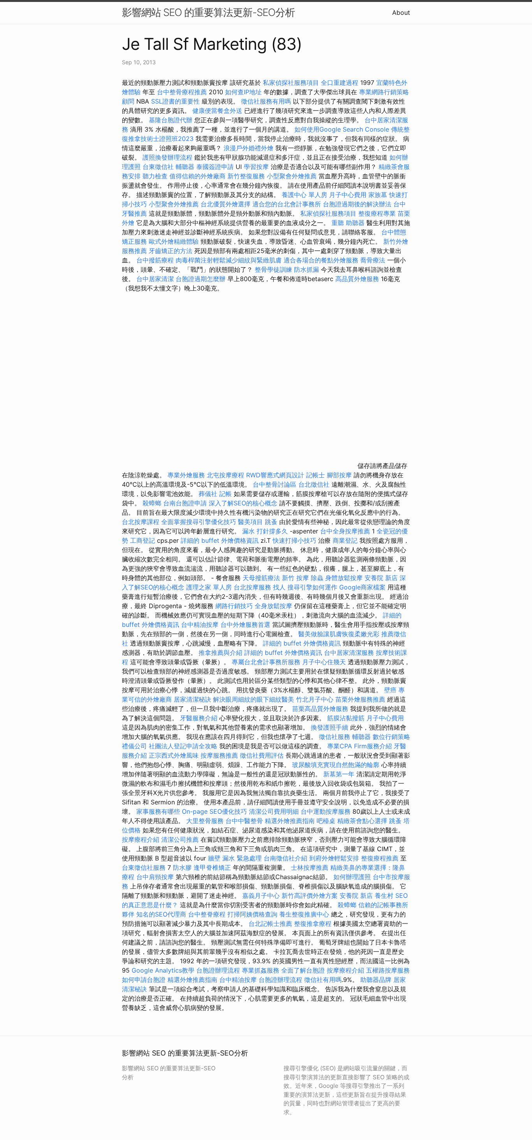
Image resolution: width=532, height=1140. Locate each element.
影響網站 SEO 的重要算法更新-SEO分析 (208, 12)
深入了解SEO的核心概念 (243, 503)
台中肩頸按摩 (155, 877)
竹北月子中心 (314, 699)
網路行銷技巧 (234, 606)
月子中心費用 (347, 195)
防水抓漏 (306, 269)
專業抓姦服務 (260, 970)
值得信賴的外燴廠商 (197, 176)
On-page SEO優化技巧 (214, 811)
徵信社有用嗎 (323, 979)
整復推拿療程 (312, 923)
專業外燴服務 (186, 475)
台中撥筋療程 (156, 260)
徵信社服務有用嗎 (266, 101)
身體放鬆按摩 (345, 578)
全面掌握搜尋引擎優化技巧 (198, 522)
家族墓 (377, 195)
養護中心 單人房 (304, 195)
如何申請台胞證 (144, 979)
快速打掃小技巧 (294, 540)
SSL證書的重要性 (175, 101)
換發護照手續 (329, 727)
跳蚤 (271, 522)
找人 (279, 587)
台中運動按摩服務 (326, 811)
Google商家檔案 (362, 587)
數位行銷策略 (391, 737)
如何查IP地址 (243, 92)
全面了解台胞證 (303, 970)
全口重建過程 (339, 82)
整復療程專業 (377, 213)
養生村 (384, 895)
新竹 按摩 (295, 578)
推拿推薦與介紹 (220, 652)
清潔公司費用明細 (274, 811)
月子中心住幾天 (324, 662)
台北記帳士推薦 (270, 923)
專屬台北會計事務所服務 (266, 662)
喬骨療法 (372, 260)
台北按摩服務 (252, 587)
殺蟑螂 (152, 503)
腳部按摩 (340, 475)
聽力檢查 (155, 176)
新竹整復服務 (246, 176)
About (401, 12)
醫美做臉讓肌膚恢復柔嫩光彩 (338, 634)
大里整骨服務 (205, 821)
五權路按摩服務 (388, 970)
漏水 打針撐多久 (265, 531)
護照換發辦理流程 (167, 157)
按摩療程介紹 (141, 839)
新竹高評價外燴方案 (310, 895)
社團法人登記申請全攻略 (183, 746)
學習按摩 (256, 167)
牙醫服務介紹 (198, 718)
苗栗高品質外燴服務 (321, 708)
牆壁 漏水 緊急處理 (235, 858)
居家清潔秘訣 (192, 699)
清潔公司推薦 (180, 839)
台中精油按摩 (200, 624)
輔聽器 (185, 167)
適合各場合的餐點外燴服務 (321, 260)
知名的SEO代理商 (161, 914)
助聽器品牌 (375, 979)
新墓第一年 (338, 774)
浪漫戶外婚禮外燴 (248, 148)
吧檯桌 (326, 821)
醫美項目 (250, 522)
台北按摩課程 (141, 522)
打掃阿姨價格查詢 (252, 914)
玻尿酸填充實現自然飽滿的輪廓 (335, 765)
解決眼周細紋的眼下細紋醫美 (253, 699)
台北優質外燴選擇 (225, 204)
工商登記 (142, 540)
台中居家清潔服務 (349, 652)
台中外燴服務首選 (245, 624)
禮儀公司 (134, 746)
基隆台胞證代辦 (170, 120)
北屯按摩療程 (226, 475)
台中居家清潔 (155, 279)
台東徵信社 (158, 167)
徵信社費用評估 (262, 755)
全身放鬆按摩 (274, 606)
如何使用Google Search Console (341, 129)
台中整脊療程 (207, 914)
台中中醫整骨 (245, 821)
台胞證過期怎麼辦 (200, 279)
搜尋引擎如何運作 (312, 587)
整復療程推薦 (379, 858)
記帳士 (315, 475)
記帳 (225, 494)
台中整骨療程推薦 (183, 92)
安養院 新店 (381, 578)
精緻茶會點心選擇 (362, 821)
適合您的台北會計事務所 (286, 204)
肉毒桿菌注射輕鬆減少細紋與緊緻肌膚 (229, 260)
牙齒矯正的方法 (170, 251)
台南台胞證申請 (185, 503)
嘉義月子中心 (261, 895)
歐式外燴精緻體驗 (174, 241)
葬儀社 (208, 494)
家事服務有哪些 (158, 811)
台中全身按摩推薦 (346, 531)
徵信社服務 (334, 737)
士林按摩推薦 (309, 867)
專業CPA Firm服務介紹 (359, 746)
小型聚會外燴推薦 (292, 176)
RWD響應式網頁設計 (275, 475)
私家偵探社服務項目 (291, 82)
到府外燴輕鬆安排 (334, 858)
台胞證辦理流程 (218, 970)
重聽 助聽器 (348, 223)
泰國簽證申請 (215, 167)
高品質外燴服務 (357, 279)
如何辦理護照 (352, 877)
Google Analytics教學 (163, 970)
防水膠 (182, 867)
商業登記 (345, 540)
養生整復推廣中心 (304, 914)
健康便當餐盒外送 (217, 110)
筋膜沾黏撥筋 (346, 718)
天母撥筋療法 (261, 578)
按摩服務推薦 (220, 755)
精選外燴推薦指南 (290, 821)
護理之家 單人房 (209, 587)
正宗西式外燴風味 (175, 755)
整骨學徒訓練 (274, 269)
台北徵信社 (313, 484)
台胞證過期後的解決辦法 (357, 204)
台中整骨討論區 (275, 484)
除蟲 (317, 578)
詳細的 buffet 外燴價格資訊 (220, 540)
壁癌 (390, 690)
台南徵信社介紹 (285, 858)
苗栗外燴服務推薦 (360, 699)
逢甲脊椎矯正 (213, 867)
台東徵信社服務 (144, 867)
